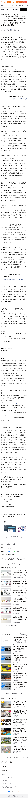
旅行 (15, 5)
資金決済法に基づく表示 (8, 787)
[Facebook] (9, 551)
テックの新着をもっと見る (14, 693)
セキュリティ (11, 548)
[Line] (15, 551)
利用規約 (4, 781)
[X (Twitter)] (12, 551)
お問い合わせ (14, 563)
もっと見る (23, 634)
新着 (2, 5)
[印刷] (18, 551)
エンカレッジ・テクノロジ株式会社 (10, 29)
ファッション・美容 (23, 5)
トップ (3, 757)
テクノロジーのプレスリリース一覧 (15, 757)
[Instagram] (15, 791)
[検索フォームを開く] (14, 2)
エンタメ (6, 5)
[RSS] (19, 791)
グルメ (11, 5)
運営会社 (4, 774)
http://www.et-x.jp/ (12, 403)
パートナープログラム (7, 777)
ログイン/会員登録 (21, 2)
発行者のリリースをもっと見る (14, 625)
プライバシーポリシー (7, 784)
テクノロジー (11, 544)
